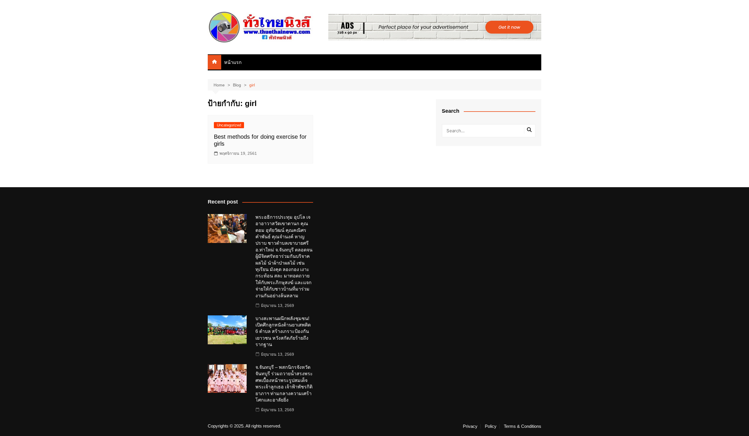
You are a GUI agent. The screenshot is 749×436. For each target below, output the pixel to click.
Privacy (470, 426)
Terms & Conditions (522, 426)
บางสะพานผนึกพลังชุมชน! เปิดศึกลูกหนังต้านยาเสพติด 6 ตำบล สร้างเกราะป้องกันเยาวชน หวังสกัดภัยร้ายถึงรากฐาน (283, 331)
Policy (491, 426)
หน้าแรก (233, 62)
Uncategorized (229, 125)
